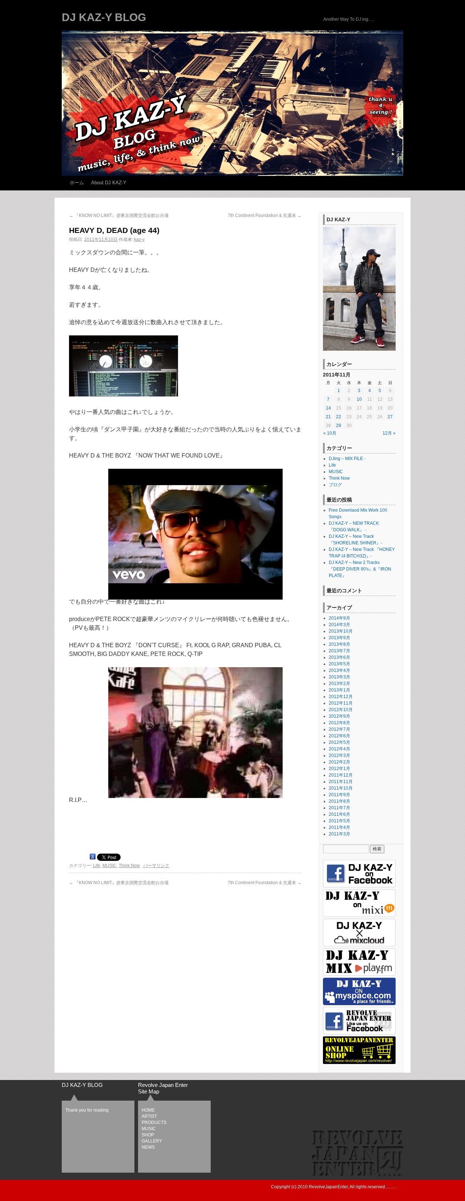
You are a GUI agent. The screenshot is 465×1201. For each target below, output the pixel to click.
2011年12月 (341, 775)
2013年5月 (339, 663)
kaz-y (139, 239)
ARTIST (149, 1116)
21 (328, 416)
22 (338, 416)
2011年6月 (339, 814)
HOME (148, 1110)
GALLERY (152, 1141)
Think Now (129, 865)
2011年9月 (339, 794)
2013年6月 (339, 657)
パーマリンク (156, 865)
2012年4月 (339, 748)
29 (338, 425)
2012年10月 (341, 709)
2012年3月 (339, 755)
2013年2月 (339, 683)
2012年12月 (341, 696)
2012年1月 (339, 768)
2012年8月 (339, 722)
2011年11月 (341, 781)
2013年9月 (339, 637)
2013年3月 (339, 677)
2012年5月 (339, 742)
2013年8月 (339, 644)
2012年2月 (339, 762)
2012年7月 (339, 729)
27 (390, 416)
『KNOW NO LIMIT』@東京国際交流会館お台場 (119, 215)
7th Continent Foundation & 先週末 (265, 215)
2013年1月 (339, 690)
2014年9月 (339, 618)
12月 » (389, 433)
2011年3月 (339, 834)
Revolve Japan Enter (163, 1085)
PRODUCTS (154, 1122)
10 (359, 399)
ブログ (335, 484)
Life (96, 865)
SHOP (148, 1134)
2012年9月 (339, 716)
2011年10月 (341, 788)
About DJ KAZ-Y (108, 182)
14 (328, 408)
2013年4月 (339, 670)
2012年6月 (339, 735)
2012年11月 (341, 703)
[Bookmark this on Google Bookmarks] (93, 858)
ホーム (77, 182)
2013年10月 (341, 631)
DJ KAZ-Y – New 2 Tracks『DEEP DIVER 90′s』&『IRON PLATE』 (360, 569)
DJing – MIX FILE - (347, 458)
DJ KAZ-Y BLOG (104, 17)
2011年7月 (339, 807)
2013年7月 (339, 650)
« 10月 (329, 433)
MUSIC (109, 865)
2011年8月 (339, 801)
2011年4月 (339, 827)
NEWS (148, 1147)
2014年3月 (339, 624)
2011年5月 (339, 820)
